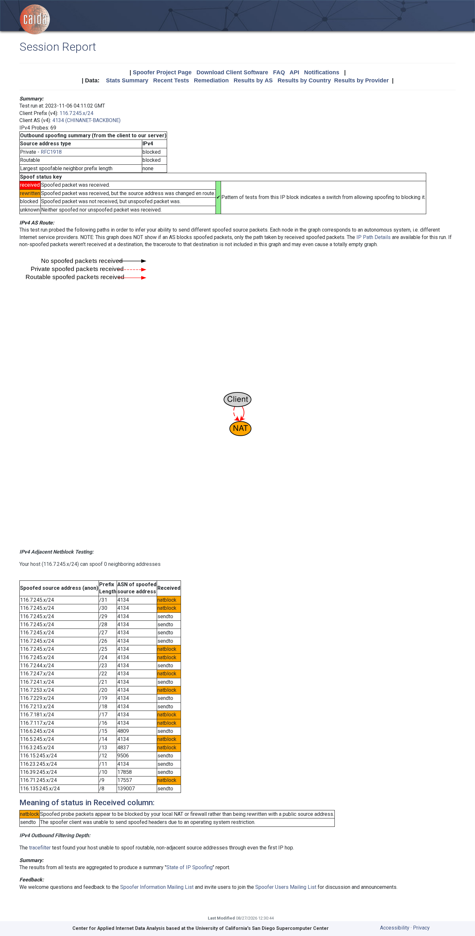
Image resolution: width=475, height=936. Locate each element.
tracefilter (40, 848)
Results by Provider (361, 80)
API (294, 72)
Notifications (321, 72)
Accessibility (394, 928)
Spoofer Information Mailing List (157, 887)
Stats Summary (127, 80)
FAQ (279, 72)
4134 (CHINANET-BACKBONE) (86, 120)
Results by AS (253, 80)
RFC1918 (51, 152)
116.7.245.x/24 (76, 113)
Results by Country (304, 80)
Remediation (211, 80)
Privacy (421, 928)
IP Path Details (373, 237)
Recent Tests (171, 80)
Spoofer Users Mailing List (285, 887)
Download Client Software (232, 72)
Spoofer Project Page (162, 72)
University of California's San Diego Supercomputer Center (262, 928)
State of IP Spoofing (189, 867)
